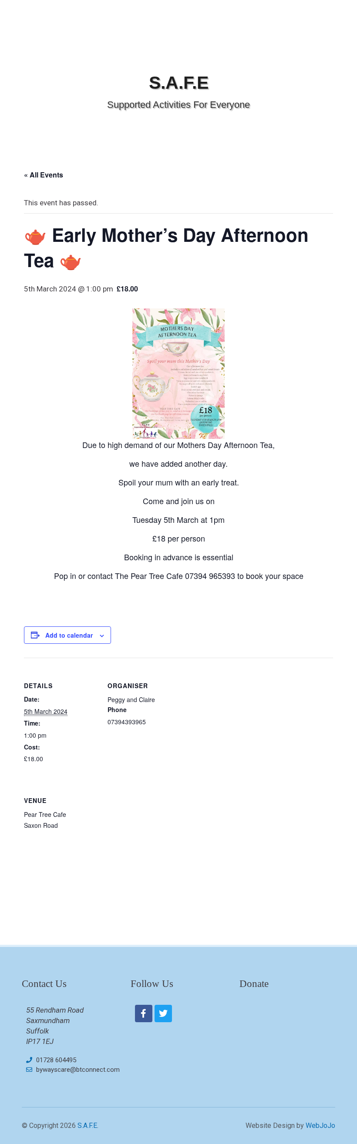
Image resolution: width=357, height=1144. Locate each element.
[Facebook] (143, 1013)
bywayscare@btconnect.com (78, 1070)
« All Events (43, 175)
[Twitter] (163, 1013)
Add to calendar (69, 635)
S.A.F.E (179, 83)
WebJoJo (320, 1125)
